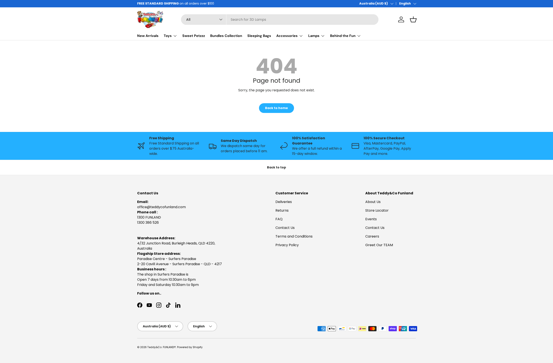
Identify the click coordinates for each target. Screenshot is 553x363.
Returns (282, 210)
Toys (168, 35)
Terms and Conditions (294, 236)
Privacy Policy (287, 245)
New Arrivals (148, 35)
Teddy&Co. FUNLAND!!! (161, 347)
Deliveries (283, 201)
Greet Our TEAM (379, 245)
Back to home (276, 108)
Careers (372, 236)
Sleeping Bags (259, 35)
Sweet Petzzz (193, 35)
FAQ (279, 219)
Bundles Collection (226, 35)
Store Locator (377, 210)
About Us (373, 201)
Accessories (287, 35)
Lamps (313, 35)
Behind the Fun (343, 35)
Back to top (276, 167)
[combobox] (279, 19)
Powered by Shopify (190, 347)
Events (371, 219)
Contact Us (285, 227)
